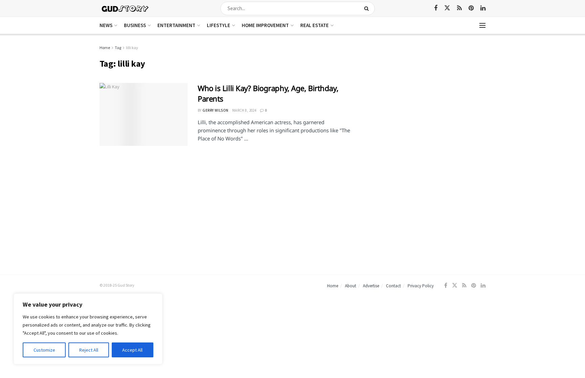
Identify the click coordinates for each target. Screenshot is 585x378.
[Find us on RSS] (459, 8)
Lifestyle (218, 25)
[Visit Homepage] (125, 8)
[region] (88, 328)
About (350, 286)
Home (105, 47)
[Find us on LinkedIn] (482, 8)
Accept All (132, 350)
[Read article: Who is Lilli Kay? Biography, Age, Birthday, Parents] (144, 114)
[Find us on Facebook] (435, 8)
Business (135, 25)
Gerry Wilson (215, 110)
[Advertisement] (427, 91)
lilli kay (132, 47)
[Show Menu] (482, 25)
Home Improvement (265, 25)
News (106, 25)
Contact (393, 286)
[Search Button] (368, 8)
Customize (44, 350)
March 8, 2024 (244, 110)
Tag (118, 47)
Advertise (371, 286)
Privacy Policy (421, 286)
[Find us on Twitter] (447, 8)
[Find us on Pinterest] (471, 8)
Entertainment (176, 25)
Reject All (88, 350)
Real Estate (314, 25)
